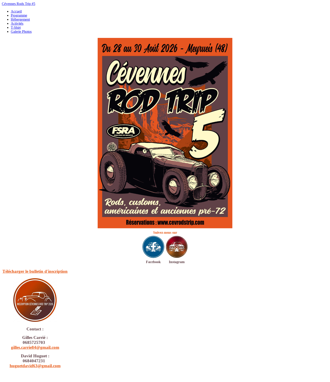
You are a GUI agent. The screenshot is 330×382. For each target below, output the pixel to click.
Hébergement (20, 19)
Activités (17, 23)
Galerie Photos (21, 31)
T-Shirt (16, 27)
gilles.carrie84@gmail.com (35, 347)
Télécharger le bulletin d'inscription (35, 271)
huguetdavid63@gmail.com (35, 365)
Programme (19, 15)
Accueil (16, 11)
